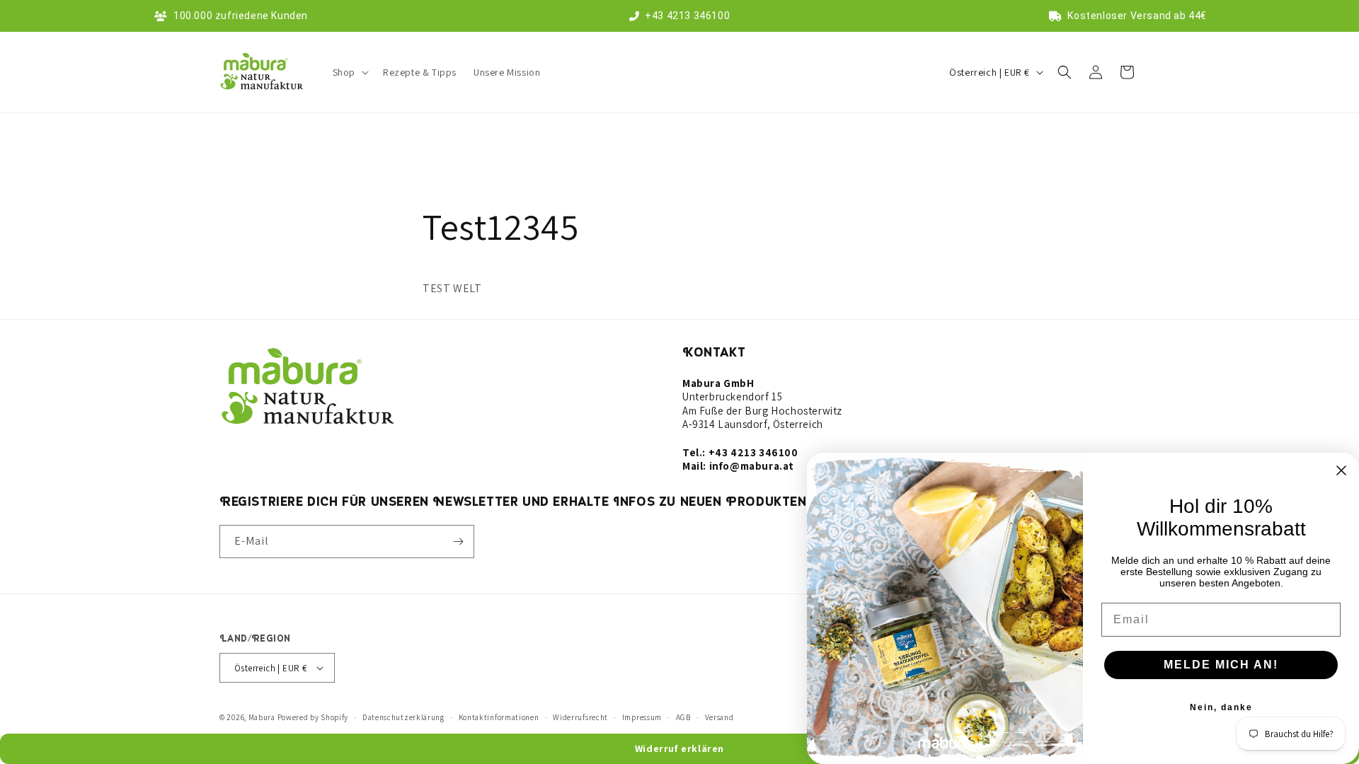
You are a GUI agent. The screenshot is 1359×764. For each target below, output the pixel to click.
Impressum (642, 717)
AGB (683, 717)
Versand (719, 717)
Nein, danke (1221, 707)
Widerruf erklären (679, 748)
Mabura (261, 717)
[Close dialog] (1341, 470)
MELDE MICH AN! (1221, 665)
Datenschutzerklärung (403, 717)
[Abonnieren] (458, 541)
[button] (349, 72)
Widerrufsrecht (580, 717)
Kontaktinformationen (499, 717)
